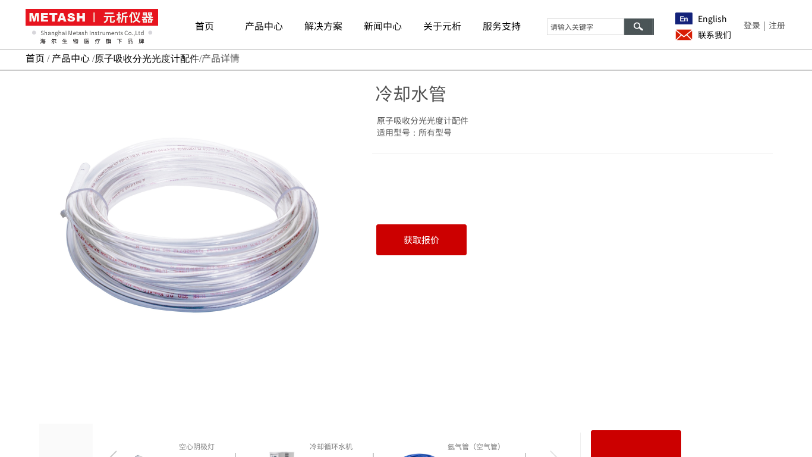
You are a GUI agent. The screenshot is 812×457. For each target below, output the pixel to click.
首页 (204, 25)
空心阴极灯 (197, 446)
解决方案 (323, 25)
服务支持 (502, 25)
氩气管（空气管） (476, 446)
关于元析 (442, 25)
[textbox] (585, 26)
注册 (777, 25)
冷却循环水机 (331, 446)
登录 (752, 25)
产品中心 (264, 25)
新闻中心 (383, 25)
